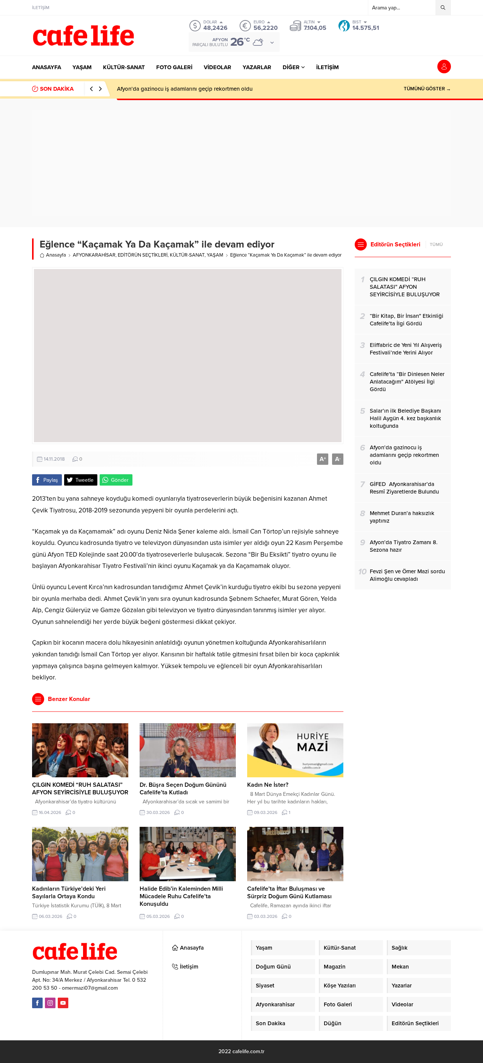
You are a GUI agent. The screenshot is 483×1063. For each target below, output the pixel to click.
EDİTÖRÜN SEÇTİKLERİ (143, 255)
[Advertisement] (241, 163)
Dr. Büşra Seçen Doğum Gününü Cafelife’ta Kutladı (183, 788)
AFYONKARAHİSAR (94, 255)
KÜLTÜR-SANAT (187, 255)
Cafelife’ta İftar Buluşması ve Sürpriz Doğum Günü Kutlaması (289, 892)
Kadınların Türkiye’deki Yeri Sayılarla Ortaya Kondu (69, 892)
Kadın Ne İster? (267, 785)
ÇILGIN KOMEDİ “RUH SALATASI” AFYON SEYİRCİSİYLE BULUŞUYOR (80, 788)
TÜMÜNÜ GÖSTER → (427, 89)
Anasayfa (56, 255)
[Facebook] (37, 1003)
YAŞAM (215, 255)
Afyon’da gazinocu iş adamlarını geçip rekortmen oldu (184, 88)
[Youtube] (63, 1003)
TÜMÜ (436, 244)
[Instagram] (50, 1003)
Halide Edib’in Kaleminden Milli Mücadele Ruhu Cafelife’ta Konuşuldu (181, 896)
